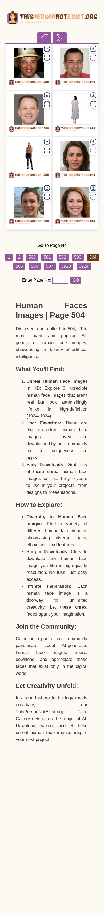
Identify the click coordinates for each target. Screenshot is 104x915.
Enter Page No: (37, 280)
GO (76, 280)
